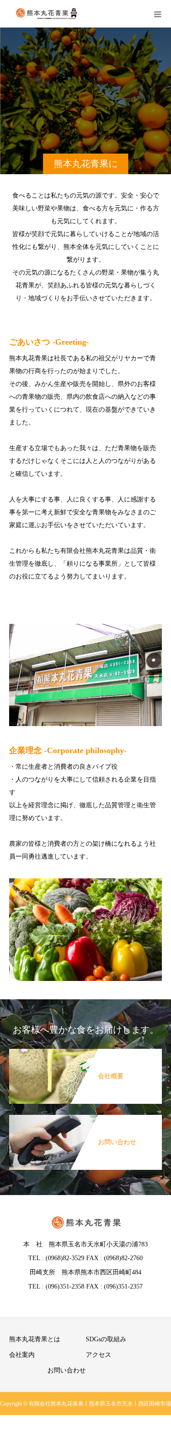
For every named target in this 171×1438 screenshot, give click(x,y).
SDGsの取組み (106, 1339)
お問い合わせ (66, 1370)
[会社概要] (85, 1053)
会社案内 (22, 1354)
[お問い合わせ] (85, 1119)
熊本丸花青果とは (34, 1339)
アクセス (98, 1354)
